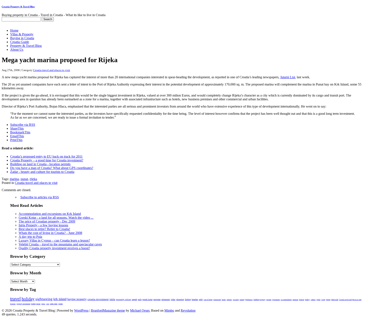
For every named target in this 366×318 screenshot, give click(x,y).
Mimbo (169, 310)
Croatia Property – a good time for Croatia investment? (46, 160)
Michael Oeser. (140, 310)
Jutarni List (287, 77)
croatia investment (98, 299)
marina (14, 179)
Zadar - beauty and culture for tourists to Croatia (42, 172)
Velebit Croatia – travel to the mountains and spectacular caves (60, 244)
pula (139, 299)
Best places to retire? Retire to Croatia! (44, 229)
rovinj (323, 300)
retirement (165, 299)
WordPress (81, 310)
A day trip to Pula (30, 236)
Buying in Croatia (22, 38)
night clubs (53, 304)
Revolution (188, 310)
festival (301, 300)
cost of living (208, 300)
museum (295, 300)
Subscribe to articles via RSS (39, 197)
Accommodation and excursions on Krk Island (50, 214)
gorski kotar (147, 299)
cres (47, 304)
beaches (195, 299)
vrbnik (60, 304)
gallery (307, 300)
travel (15, 298)
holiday (28, 298)
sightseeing (44, 299)
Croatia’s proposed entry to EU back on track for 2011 (46, 156)
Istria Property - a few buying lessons (43, 225)
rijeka (33, 179)
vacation (236, 300)
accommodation (286, 300)
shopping (180, 299)
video (173, 299)
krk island (60, 299)
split (201, 299)
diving (328, 300)
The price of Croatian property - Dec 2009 (47, 221)
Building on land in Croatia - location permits (40, 164)
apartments (276, 300)
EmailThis (17, 136)
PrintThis (16, 140)
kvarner (13, 304)
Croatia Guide (19, 42)
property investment (23, 304)
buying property (77, 299)
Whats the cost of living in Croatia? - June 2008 (50, 233)
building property (259, 300)
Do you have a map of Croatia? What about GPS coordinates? (51, 168)
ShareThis (17, 128)
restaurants (217, 300)
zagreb (134, 299)
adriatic (229, 300)
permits (268, 300)
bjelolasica (249, 300)
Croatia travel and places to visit (51, 70)
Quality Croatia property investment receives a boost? (54, 248)
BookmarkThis (20, 132)
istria (112, 299)
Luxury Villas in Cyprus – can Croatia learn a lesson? (54, 240)
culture (313, 300)
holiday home (35, 304)
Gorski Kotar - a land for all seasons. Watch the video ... (56, 217)
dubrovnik (334, 300)
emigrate (157, 299)
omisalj (242, 300)
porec (43, 304)
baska (224, 300)
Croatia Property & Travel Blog (18, 6)
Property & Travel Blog (26, 46)
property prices (123, 299)
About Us (16, 49)
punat (24, 179)
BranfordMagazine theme (108, 310)
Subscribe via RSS (22, 124)
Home (14, 30)
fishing (188, 299)
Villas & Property (21, 34)
